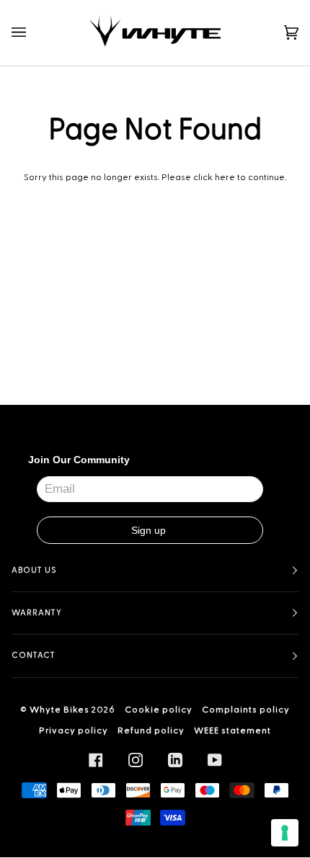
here (225, 177)
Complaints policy (246, 709)
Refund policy (151, 730)
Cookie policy (158, 709)
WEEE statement (232, 730)
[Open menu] (33, 33)
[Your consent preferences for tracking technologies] (284, 832)
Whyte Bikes (59, 709)
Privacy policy (73, 730)
